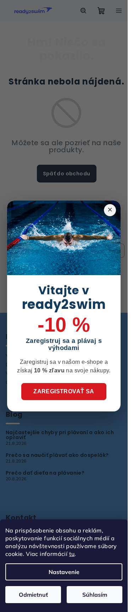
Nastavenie (64, 571)
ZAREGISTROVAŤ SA (63, 391)
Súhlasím (94, 594)
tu (72, 553)
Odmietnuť (33, 594)
